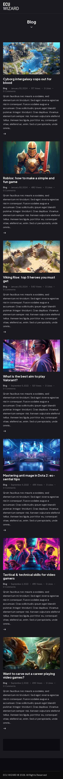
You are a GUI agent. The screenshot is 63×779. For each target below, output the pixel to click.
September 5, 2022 (20, 385)
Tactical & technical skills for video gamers (29, 576)
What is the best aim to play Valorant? (24, 378)
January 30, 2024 (19, 88)
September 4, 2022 (20, 485)
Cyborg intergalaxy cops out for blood (27, 80)
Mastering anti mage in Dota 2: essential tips (29, 477)
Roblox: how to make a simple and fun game (28, 180)
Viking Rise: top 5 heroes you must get (29, 279)
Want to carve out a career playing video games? (29, 675)
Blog (5, 88)
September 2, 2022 (19, 584)
